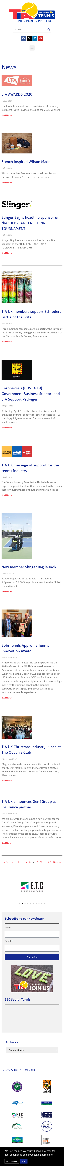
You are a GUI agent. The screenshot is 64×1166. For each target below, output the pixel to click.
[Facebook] (23, 38)
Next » (57, 862)
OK (24, 1161)
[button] (32, 48)
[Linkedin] (34, 38)
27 (49, 862)
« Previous (9, 862)
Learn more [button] (46, 1154)
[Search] (48, 29)
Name (8, 927)
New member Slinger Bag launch (29, 567)
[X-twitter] (29, 38)
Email (8, 941)
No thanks (11, 1161)
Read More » (7, 115)
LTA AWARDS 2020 (17, 94)
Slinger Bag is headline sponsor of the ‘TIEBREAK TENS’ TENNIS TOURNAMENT (30, 223)
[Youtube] (40, 38)
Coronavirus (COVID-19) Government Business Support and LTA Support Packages (31, 393)
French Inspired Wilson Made (26, 161)
